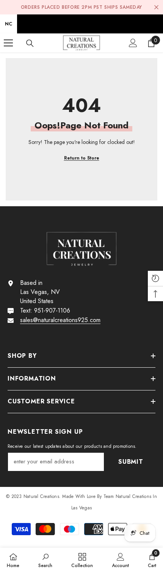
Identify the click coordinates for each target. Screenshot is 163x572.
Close (156, 7)
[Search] (29, 43)
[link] (45, 559)
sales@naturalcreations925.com (60, 320)
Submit (130, 461)
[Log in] (133, 43)
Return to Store (81, 158)
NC (8, 23)
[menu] (8, 42)
